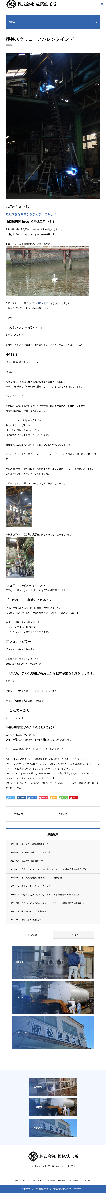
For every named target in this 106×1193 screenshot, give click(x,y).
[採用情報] (53, 976)
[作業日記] (53, 1011)
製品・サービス (39, 1180)
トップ (16, 1180)
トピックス (74, 935)
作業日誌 (61, 1180)
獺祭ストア (42, 303)
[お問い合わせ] (53, 1046)
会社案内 (26, 1180)
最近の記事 (32, 935)
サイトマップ (87, 1180)
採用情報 (51, 1180)
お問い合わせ (73, 1180)
